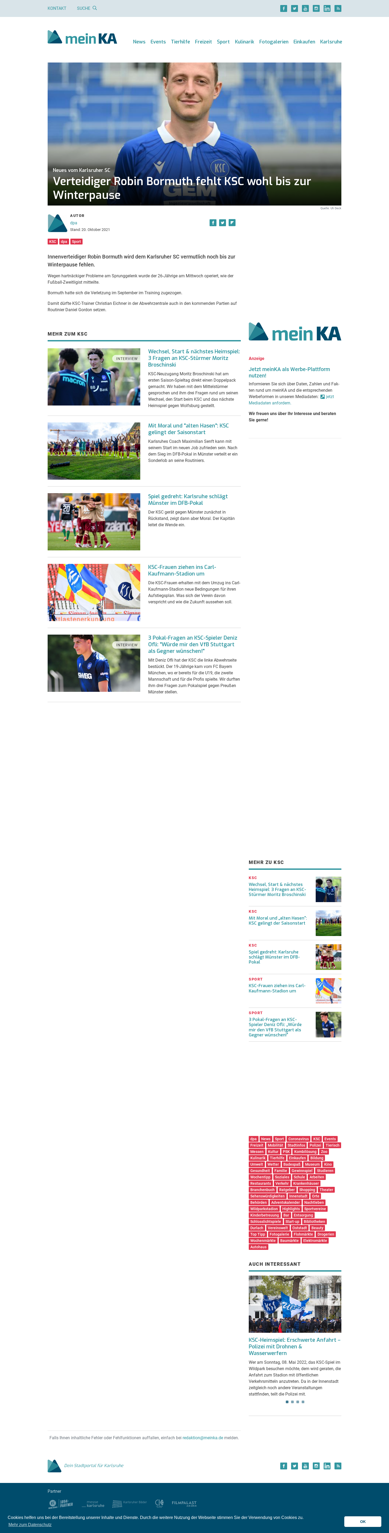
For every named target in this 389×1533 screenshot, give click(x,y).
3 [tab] (297, 1402)
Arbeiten (317, 1177)
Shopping (307, 1190)
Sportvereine (315, 1209)
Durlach (256, 1228)
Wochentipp (260, 1177)
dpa (73, 222)
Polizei (315, 1145)
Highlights (291, 1209)
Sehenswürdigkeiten (267, 1196)
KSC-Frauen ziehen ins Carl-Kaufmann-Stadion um (182, 570)
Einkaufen (304, 42)
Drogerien (326, 1234)
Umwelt (256, 1164)
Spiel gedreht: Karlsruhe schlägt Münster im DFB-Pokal (188, 500)
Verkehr (282, 1183)
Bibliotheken (314, 1221)
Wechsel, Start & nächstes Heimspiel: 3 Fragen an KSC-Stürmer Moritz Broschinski (194, 358)
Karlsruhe (331, 42)
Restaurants (260, 1183)
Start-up (292, 1221)
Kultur (273, 1151)
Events (158, 42)
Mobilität (275, 1145)
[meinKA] (82, 38)
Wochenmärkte (263, 1240)
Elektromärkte (315, 1240)
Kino (328, 1164)
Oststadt (299, 1228)
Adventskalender (285, 1202)
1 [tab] (287, 1402)
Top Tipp (257, 1234)
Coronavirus (298, 1139)
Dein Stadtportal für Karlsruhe (93, 1465)
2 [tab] (292, 1402)
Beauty (317, 1228)
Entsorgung (303, 1215)
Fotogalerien (273, 42)
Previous (256, 1299)
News (139, 42)
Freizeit (203, 42)
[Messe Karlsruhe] (93, 1503)
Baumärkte (289, 1240)
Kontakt (57, 8)
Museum (312, 1164)
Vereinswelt (278, 1228)
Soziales (282, 1177)
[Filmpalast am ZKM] (184, 1503)
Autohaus (258, 1247)
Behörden (258, 1202)
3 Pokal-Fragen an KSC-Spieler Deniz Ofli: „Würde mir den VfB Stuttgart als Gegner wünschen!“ (275, 1027)
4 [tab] (303, 1402)
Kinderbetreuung (264, 1215)
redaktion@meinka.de (203, 1437)
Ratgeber (287, 1190)
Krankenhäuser (306, 1183)
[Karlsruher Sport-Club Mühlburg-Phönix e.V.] (61, 1503)
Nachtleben (314, 1202)
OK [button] (363, 1521)
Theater (326, 1190)
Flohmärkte (303, 1234)
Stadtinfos (296, 1145)
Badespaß (292, 1164)
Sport (223, 42)
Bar (286, 1215)
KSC (52, 241)
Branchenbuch (262, 1190)
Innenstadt (298, 1196)
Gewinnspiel (302, 1171)
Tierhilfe (180, 42)
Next (333, 1299)
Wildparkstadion (264, 1209)
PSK (286, 1151)
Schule (299, 1177)
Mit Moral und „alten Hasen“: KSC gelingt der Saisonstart (278, 920)
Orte (315, 1196)
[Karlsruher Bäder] (129, 1503)
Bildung (316, 1158)
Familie (280, 1171)
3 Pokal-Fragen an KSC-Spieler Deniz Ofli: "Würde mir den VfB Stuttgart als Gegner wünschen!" (192, 644)
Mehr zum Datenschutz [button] (30, 1524)
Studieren (325, 1171)
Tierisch (333, 1145)
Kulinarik (244, 42)
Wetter (273, 1164)
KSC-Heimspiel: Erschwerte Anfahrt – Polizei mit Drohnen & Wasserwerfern (295, 1346)
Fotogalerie (279, 1234)
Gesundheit (260, 1171)
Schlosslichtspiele (265, 1221)
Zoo (324, 1151)
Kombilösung (305, 1151)
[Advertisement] (295, 260)
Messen (257, 1151)
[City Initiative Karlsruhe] (159, 1503)
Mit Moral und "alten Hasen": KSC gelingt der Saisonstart (188, 429)
